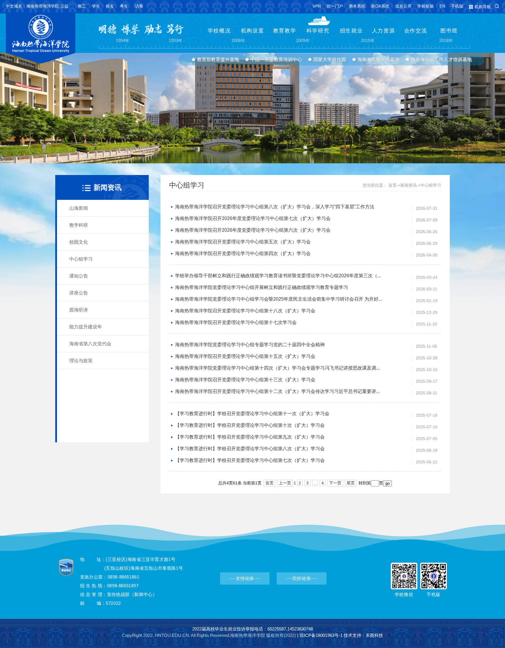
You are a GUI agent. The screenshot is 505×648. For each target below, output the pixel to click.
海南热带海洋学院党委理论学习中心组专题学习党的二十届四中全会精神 (250, 344)
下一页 (335, 483)
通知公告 (78, 275)
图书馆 (449, 31)
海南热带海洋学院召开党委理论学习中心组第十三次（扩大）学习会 (245, 379)
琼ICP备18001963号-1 (321, 635)
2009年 (303, 41)
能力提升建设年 (85, 326)
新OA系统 (380, 6)
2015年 (368, 41)
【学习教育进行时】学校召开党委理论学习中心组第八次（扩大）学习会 (250, 448)
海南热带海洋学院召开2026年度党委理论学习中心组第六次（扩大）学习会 (253, 230)
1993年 (176, 41)
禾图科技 (374, 635)
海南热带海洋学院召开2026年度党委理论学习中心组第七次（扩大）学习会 (253, 218)
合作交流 (415, 31)
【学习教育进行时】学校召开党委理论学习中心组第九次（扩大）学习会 (250, 436)
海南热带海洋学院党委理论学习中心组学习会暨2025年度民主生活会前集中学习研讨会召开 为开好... (278, 299)
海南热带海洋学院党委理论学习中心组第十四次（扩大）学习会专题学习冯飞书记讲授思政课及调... (277, 367)
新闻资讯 (408, 185)
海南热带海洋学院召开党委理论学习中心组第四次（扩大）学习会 (243, 253)
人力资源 (383, 31)
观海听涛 (78, 309)
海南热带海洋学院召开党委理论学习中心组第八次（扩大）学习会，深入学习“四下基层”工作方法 (274, 206)
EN (442, 6)
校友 (110, 6)
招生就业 (351, 31)
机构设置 (252, 31)
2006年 (238, 41)
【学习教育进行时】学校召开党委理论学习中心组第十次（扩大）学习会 (250, 425)
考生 (124, 6)
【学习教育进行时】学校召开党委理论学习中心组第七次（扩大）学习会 (250, 460)
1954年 (123, 41)
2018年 (446, 41)
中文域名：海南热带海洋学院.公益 (37, 6)
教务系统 (357, 6)
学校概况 (219, 31)
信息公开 (403, 6)
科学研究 (318, 31)
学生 (96, 6)
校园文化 (78, 242)
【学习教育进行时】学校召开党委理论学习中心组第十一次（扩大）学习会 (252, 413)
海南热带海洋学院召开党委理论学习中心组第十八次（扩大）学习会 (245, 310)
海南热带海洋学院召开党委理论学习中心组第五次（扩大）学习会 (243, 241)
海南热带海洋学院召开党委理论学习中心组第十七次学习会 (236, 322)
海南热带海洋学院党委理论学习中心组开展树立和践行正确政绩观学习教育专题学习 (261, 287)
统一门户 (335, 6)
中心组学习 (81, 259)
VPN (317, 6)
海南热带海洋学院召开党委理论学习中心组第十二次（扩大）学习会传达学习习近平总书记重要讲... (277, 391)
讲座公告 (78, 292)
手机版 (457, 6)
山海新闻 (78, 208)
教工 (82, 6)
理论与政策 (81, 360)
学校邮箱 (425, 6)
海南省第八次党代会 (90, 343)
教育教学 (284, 31)
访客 (139, 6)
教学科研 (78, 225)
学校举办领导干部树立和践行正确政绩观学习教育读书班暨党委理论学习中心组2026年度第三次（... (278, 275)
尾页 (351, 483)
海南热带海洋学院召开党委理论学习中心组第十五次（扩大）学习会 (245, 356)
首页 (392, 185)
